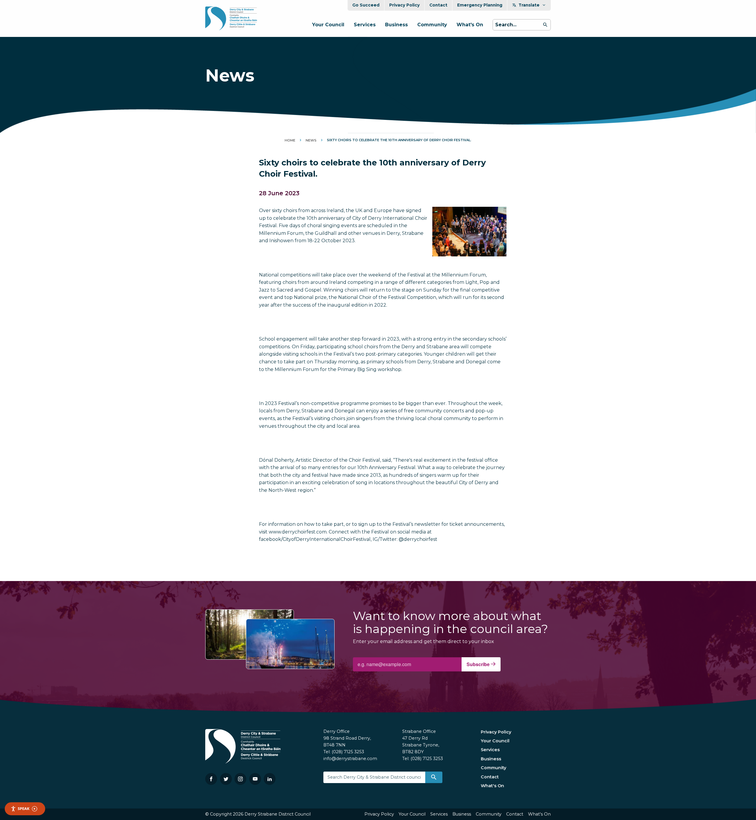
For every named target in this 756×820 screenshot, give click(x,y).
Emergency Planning (479, 5)
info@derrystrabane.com (350, 758)
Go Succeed (365, 5)
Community (432, 24)
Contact (438, 5)
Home (290, 140)
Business (396, 24)
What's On (470, 24)
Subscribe (479, 664)
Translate (529, 5)
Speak (24, 808)
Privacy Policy (404, 5)
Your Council (328, 24)
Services (365, 24)
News (311, 140)
